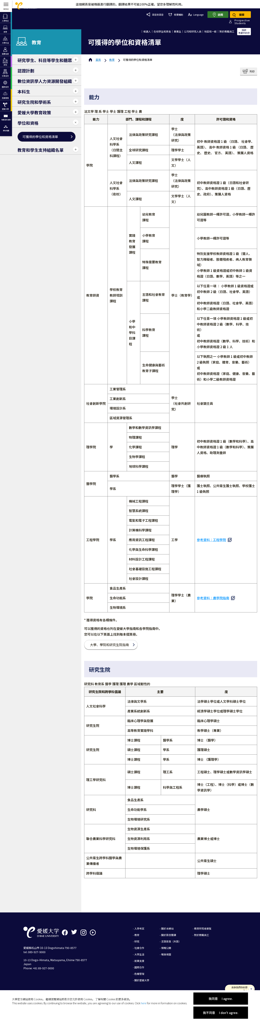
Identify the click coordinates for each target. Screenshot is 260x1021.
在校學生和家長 (162, 31)
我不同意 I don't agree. (220, 1012)
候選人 (147, 31)
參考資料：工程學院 (211, 539)
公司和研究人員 (192, 31)
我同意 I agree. (221, 998)
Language (198, 14)
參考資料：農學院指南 (213, 597)
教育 (112, 60)
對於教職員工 (226, 31)
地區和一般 (210, 31)
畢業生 (177, 31)
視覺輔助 (178, 14)
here (143, 1003)
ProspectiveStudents (242, 21)
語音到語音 (157, 14)
